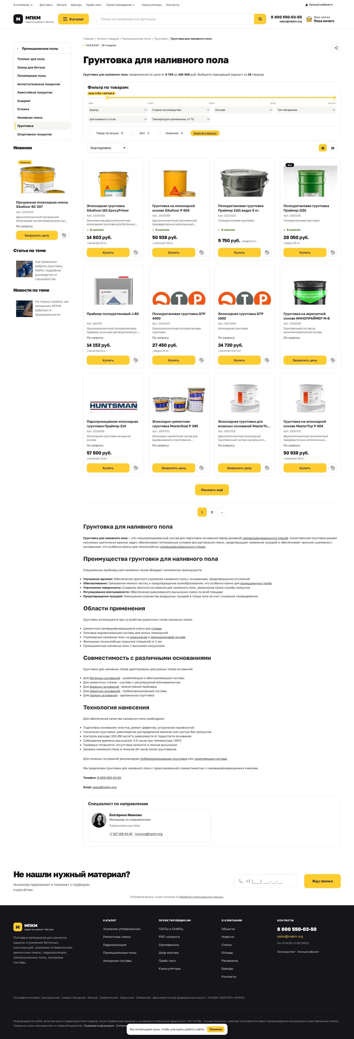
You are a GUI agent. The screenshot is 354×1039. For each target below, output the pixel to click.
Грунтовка (25, 126)
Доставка (46, 4)
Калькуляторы (152, 4)
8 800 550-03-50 (286, 17)
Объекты (228, 929)
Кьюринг (24, 101)
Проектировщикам (119, 4)
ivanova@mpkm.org (149, 833)
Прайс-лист (94, 4)
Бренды (76, 4)
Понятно (216, 1029)
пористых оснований (105, 691)
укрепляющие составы (210, 758)
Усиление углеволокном (121, 929)
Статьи (227, 945)
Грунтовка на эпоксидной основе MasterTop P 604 (305, 423)
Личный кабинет (320, 4)
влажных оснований (104, 686)
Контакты (172, 4)
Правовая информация (99, 1025)
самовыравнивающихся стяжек (182, 546)
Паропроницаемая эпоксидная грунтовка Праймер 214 (112, 423)
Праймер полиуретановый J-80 (113, 314)
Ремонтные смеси (117, 936)
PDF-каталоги (169, 936)
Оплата (62, 4)
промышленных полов (256, 583)
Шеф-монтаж (169, 952)
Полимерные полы (31, 75)
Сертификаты (169, 945)
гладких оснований (103, 695)
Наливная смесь (30, 117)
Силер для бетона (31, 67)
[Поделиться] (336, 47)
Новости (228, 936)
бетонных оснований (105, 678)
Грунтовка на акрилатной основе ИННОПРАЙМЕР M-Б (307, 316)
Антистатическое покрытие (38, 84)
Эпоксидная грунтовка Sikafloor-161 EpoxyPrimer (108, 208)
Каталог (109, 920)
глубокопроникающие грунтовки (163, 758)
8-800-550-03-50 (109, 777)
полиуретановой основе (168, 637)
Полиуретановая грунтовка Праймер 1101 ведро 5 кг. (240, 208)
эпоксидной (138, 637)
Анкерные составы (117, 960)
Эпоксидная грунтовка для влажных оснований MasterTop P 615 (243, 425)
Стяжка (23, 109)
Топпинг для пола (31, 59)
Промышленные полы (40, 48)
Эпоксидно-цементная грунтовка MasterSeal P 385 (175, 423)
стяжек (156, 628)
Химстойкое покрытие (34, 92)
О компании (21, 4)
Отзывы (227, 952)
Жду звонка (322, 881)
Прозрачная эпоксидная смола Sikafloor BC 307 (42, 204)
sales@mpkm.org (291, 21)
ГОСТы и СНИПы (171, 929)
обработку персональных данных (201, 896)
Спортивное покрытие (34, 134)
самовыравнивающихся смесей (265, 538)
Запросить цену (37, 235)
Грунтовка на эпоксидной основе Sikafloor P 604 (173, 208)
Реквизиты (230, 960)
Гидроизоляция (114, 945)
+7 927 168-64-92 (120, 833)
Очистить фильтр (205, 133)
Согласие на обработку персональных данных (146, 1025)
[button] (64, 235)
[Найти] (260, 19)
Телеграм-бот (286, 951)
